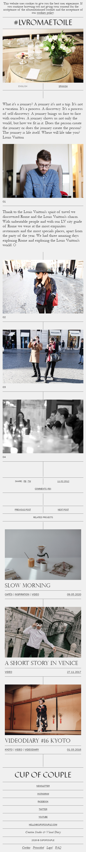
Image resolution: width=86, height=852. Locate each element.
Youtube (43, 817)
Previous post (23, 510)
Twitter (43, 809)
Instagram (43, 794)
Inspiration (22, 594)
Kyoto (9, 750)
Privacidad (38, 848)
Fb (25, 482)
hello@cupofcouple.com (43, 825)
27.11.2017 (74, 672)
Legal (49, 848)
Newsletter (43, 786)
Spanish (63, 87)
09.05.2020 (74, 594)
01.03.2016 (74, 750)
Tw (29, 482)
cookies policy (45, 13)
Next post (63, 510)
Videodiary (32, 750)
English (22, 87)
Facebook (43, 802)
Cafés (8, 594)
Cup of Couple (43, 775)
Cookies (26, 848)
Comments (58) (43, 489)
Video (35, 594)
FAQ (58, 848)
